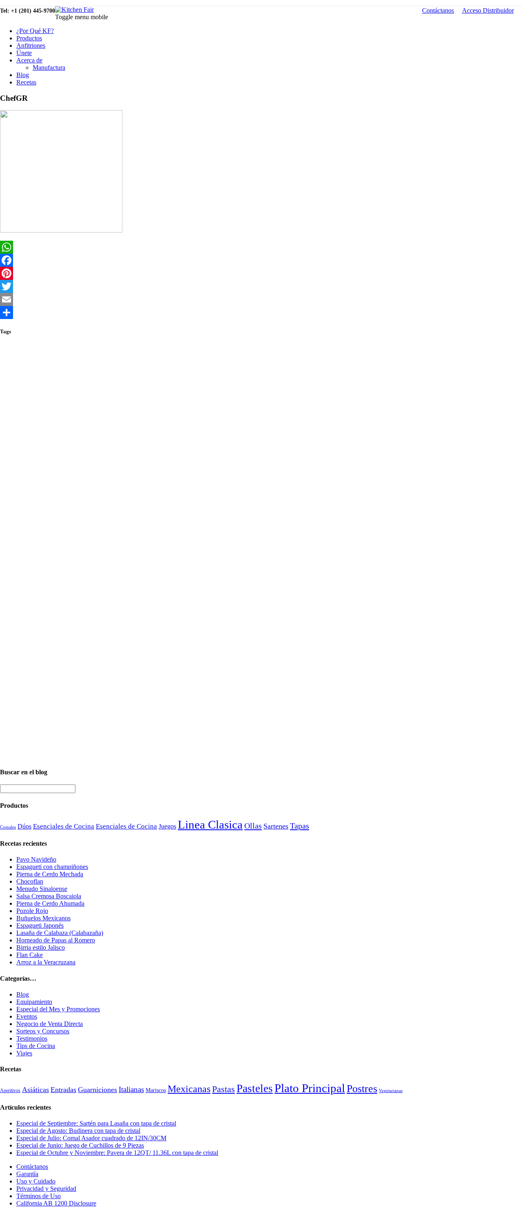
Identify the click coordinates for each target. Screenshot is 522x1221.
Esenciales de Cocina (63, 826)
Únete (24, 52)
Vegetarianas (391, 1090)
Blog (22, 74)
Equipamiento (34, 1001)
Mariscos (156, 1090)
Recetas (26, 82)
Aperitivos (10, 1090)
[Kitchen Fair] (74, 9)
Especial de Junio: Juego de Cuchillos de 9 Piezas (80, 1145)
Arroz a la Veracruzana (45, 962)
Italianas (131, 1089)
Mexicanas (189, 1089)
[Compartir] (261, 312)
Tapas (299, 825)
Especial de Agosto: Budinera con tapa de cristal (78, 1130)
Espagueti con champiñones (52, 866)
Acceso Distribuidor (488, 10)
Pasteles (255, 1088)
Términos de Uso (38, 1195)
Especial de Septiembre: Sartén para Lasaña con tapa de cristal (96, 1123)
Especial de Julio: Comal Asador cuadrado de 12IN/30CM (91, 1138)
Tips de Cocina (35, 1045)
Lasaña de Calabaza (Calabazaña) (59, 932)
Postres (362, 1089)
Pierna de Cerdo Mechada (49, 874)
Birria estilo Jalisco (40, 947)
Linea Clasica (210, 824)
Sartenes (275, 826)
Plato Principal (309, 1088)
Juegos (167, 826)
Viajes (24, 1053)
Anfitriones (30, 45)
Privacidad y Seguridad (46, 1188)
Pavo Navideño (36, 859)
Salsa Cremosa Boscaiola (48, 896)
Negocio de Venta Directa (49, 1023)
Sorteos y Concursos (42, 1031)
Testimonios (31, 1038)
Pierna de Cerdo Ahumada (50, 903)
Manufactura (49, 67)
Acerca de (29, 60)
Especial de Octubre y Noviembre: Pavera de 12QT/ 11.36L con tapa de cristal (117, 1152)
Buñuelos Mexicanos (43, 918)
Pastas (223, 1089)
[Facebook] (261, 260)
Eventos (26, 1016)
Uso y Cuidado (35, 1181)
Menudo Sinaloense (41, 888)
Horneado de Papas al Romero (55, 940)
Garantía (27, 1173)
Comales (8, 827)
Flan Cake (29, 954)
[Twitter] (261, 286)
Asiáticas (35, 1090)
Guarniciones (97, 1090)
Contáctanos (438, 10)
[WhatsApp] (261, 247)
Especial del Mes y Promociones (58, 1009)
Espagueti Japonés (40, 925)
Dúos (24, 826)
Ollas (253, 825)
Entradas (63, 1090)
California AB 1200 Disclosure (56, 1203)
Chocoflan (29, 881)
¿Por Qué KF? (35, 30)
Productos (29, 38)
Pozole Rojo (32, 910)
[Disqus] (261, 446)
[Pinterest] (261, 273)
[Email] (261, 299)
